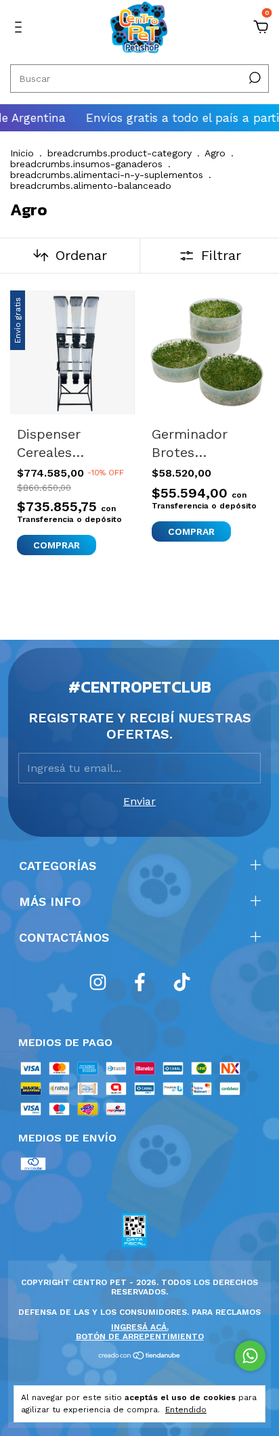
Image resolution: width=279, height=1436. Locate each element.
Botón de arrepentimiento (140, 1336)
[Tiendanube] (140, 1356)
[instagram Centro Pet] (98, 982)
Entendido (186, 1409)
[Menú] (20, 27)
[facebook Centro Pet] (140, 982)
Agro (215, 153)
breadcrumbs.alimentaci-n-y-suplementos (106, 174)
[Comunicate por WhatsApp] (250, 1356)
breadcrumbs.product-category (119, 153)
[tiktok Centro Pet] (182, 982)
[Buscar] (253, 78)
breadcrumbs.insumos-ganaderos (86, 163)
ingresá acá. (140, 1327)
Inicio (22, 153)
